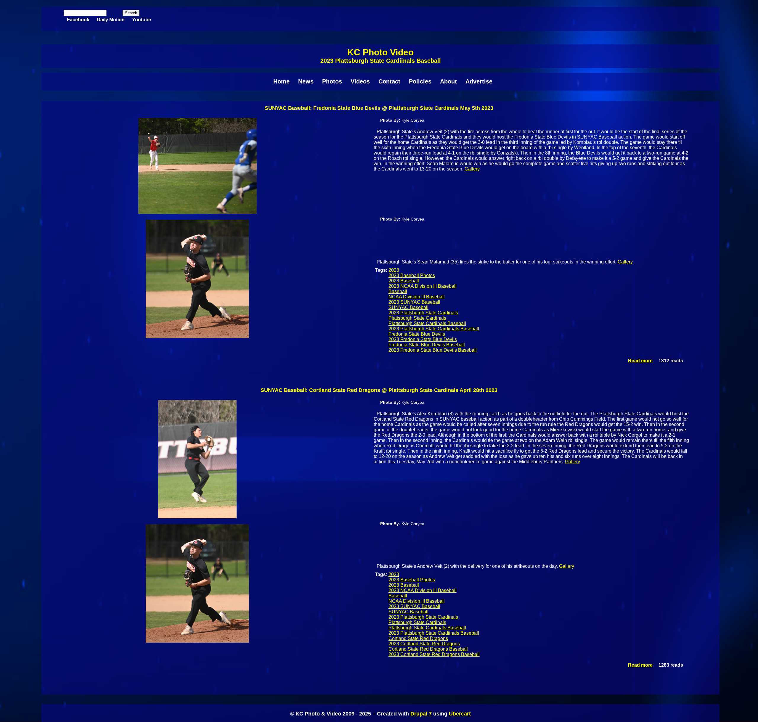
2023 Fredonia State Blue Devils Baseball (432, 350)
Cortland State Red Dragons (418, 638)
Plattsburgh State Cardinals (417, 318)
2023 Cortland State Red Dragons (424, 643)
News (306, 81)
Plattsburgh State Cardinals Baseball (427, 323)
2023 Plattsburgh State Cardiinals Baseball (433, 328)
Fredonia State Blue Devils (416, 334)
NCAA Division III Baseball (416, 296)
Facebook (78, 19)
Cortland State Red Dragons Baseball (428, 649)
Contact (389, 81)
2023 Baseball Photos (411, 275)
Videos (360, 81)
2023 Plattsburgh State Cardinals (423, 312)
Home (281, 81)
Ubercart (460, 714)
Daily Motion (111, 19)
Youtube (141, 19)
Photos (332, 81)
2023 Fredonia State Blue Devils (422, 339)
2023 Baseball (403, 280)
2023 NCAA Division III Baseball (422, 286)
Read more (640, 360)
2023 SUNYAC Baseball (414, 302)
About (448, 81)
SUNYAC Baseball (408, 307)
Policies (420, 81)
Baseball (397, 291)
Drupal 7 (421, 714)
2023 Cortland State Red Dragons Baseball (434, 654)
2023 (393, 270)
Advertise (478, 81)
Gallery (472, 168)
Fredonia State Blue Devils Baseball (426, 344)
